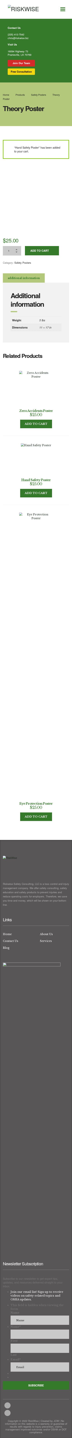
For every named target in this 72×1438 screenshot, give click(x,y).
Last (14, 1354)
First (14, 1340)
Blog (6, 947)
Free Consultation (21, 71)
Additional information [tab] (24, 278)
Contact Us (10, 940)
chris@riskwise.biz (18, 38)
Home (6, 94)
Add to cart (39, 250)
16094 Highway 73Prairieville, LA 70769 (19, 53)
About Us (46, 934)
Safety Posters (22, 262)
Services (46, 940)
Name (15, 1312)
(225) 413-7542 (16, 34)
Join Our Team (21, 63)
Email (16, 1359)
